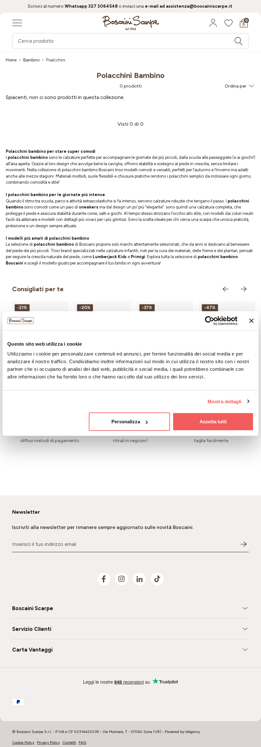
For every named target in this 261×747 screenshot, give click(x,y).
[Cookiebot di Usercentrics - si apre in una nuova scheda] (209, 320)
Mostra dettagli (225, 401)
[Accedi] (213, 23)
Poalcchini (55, 60)
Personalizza (125, 421)
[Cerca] (238, 41)
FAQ (82, 742)
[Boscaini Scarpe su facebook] (103, 579)
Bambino (31, 60)
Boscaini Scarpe (32, 608)
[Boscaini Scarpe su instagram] (121, 579)
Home (11, 60)
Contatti (69, 742)
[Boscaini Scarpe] (130, 23)
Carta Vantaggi (32, 649)
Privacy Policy (48, 742)
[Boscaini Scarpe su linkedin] (139, 579)
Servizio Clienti (31, 629)
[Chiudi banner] (251, 320)
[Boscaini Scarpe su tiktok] (157, 579)
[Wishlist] (228, 23)
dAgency (192, 731)
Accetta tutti (213, 421)
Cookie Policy (23, 742)
